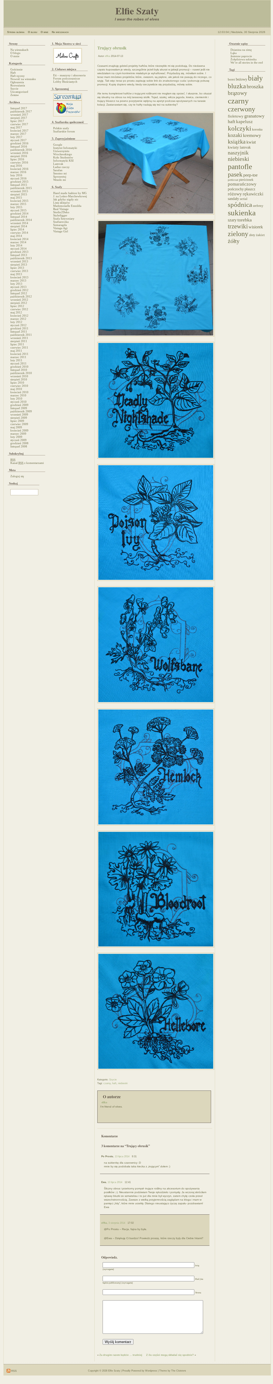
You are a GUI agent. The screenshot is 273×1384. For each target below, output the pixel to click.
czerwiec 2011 (19, 347)
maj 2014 (16, 235)
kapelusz (244, 121)
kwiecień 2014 (19, 239)
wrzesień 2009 (19, 414)
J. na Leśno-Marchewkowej (70, 196)
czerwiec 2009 (19, 424)
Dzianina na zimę (241, 49)
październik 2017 (21, 111)
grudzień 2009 (19, 404)
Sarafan (57, 170)
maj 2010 (16, 389)
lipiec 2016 (17, 159)
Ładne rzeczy (61, 167)
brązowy (237, 93)
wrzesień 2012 (19, 299)
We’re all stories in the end (246, 62)
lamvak (245, 147)
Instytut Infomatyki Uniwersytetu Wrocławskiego (65, 151)
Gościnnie (16, 69)
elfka (107, 56)
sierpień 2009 (18, 417)
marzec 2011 (18, 357)
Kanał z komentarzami (27, 462)
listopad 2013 (18, 255)
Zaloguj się (17, 476)
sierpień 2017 (18, 117)
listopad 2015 (18, 184)
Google (57, 144)
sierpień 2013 (18, 264)
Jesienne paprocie (241, 56)
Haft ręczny (17, 75)
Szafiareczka (61, 221)
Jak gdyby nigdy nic (65, 199)
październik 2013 (21, 258)
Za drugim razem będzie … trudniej (120, 1355)
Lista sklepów (61, 202)
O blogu (32, 32)
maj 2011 (16, 350)
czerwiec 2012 (19, 309)
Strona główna (15, 32)
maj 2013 (16, 274)
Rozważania (17, 85)
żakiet (260, 235)
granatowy (254, 116)
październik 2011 (21, 334)
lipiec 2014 (17, 229)
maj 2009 (16, 427)
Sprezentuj (59, 176)
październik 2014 (21, 219)
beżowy (241, 79)
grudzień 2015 (19, 181)
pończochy (236, 189)
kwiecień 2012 (19, 315)
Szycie (14, 88)
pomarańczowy (242, 184)
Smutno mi (60, 173)
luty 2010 (16, 398)
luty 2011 (16, 360)
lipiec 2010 (17, 382)
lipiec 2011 (17, 344)
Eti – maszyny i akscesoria (69, 75)
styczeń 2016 (18, 178)
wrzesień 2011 (19, 337)
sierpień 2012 (18, 302)
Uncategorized (19, 91)
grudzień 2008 (19, 443)
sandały (233, 199)
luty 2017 (16, 137)
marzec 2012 (18, 318)
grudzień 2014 (19, 213)
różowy (235, 193)
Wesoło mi (59, 179)
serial (243, 199)
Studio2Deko (61, 212)
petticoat (233, 179)
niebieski (123, 1083)
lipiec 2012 (17, 306)
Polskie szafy (61, 128)
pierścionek (246, 180)
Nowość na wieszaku (23, 79)
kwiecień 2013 (19, 277)
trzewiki (238, 226)
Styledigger (60, 215)
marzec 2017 (18, 133)
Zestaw (14, 95)
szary (232, 220)
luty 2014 (16, 245)
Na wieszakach (60, 32)
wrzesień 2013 (19, 261)
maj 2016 (16, 165)
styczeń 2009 (18, 440)
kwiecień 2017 (19, 130)
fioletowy (235, 116)
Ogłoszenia (17, 82)
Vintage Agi (60, 228)
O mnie (44, 32)
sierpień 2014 (18, 226)
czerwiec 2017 (19, 124)
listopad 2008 (18, 446)
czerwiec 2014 (19, 232)
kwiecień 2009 (19, 430)
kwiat (251, 142)
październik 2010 (21, 373)
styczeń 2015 (18, 210)
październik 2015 (21, 188)
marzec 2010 (18, 395)
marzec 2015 (18, 203)
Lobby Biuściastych (65, 81)
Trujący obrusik (112, 48)
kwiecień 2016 (19, 168)
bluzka (237, 86)
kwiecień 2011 (19, 353)
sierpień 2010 (18, 379)
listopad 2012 (18, 293)
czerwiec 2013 (19, 270)
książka (237, 141)
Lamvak (58, 163)
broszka (255, 86)
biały (255, 78)
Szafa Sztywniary (63, 218)
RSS (13, 1370)
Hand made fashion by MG (70, 193)
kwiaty (233, 147)
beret (231, 79)
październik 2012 (21, 296)
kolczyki (239, 128)
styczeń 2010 (18, 401)
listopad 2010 (18, 369)
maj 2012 (16, 312)
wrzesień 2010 (19, 376)
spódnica (240, 204)
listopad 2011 (18, 331)
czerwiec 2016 (19, 162)
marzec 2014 (18, 242)
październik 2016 (21, 149)
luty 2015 (16, 207)
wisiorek (256, 227)
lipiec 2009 (17, 420)
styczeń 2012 (18, 325)
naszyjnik (238, 153)
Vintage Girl (60, 231)
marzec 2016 (18, 172)
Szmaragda (60, 225)
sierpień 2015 (18, 194)
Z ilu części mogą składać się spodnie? (170, 1355)
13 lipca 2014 (122, 1156)
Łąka (233, 52)
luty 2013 (16, 283)
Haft (13, 72)
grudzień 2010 (19, 366)
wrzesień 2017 (19, 114)
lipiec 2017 (17, 121)
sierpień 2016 (18, 156)
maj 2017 (16, 127)
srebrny (258, 206)
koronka (257, 129)
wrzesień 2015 (19, 191)
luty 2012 (16, 322)
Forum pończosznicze (66, 78)
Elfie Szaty (137, 11)
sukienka (242, 212)
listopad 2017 (18, 108)
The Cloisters (178, 1370)
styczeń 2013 (18, 286)
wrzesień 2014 (19, 223)
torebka (244, 220)
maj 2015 (16, 197)
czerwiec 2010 (19, 385)
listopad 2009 (18, 408)
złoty (252, 235)
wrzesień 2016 (19, 152)
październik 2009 (21, 411)
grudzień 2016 (19, 143)
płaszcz (250, 189)
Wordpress (151, 1370)
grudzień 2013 (19, 251)
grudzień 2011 (19, 328)
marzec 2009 (18, 433)
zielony (238, 234)
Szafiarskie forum (64, 131)
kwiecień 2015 (19, 200)
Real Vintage (61, 209)
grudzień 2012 (19, 290)
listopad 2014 (18, 216)
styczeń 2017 (18, 140)
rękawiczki (253, 193)
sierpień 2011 (18, 341)
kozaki (235, 135)
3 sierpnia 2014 (116, 1223)
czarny (107, 1083)
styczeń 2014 (18, 248)
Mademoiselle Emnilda (67, 205)
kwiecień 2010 (19, 392)
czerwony (241, 109)
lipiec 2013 (17, 267)
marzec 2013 (18, 280)
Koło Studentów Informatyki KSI (63, 159)
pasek (235, 174)
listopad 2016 (18, 146)
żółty (234, 241)
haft (114, 1083)
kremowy (252, 135)
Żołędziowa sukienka (243, 59)
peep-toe (250, 175)
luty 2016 (16, 175)
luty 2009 (16, 436)
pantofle (240, 166)
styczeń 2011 (18, 363)
